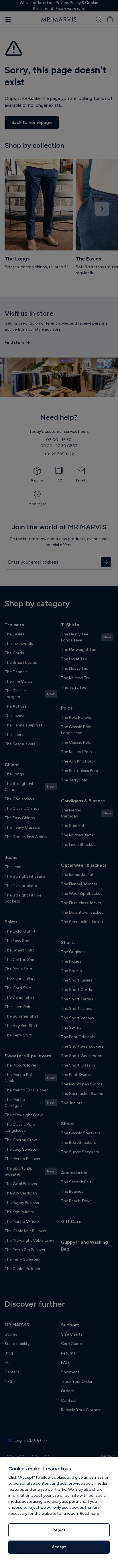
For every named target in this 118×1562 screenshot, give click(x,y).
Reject (59, 1530)
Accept (59, 1547)
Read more (89, 1513)
